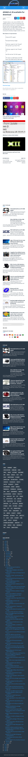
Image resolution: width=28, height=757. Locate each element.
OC (4, 498)
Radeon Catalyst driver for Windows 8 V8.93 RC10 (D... (15, 711)
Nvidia (8, 474)
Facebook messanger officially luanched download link (14, 722)
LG (21, 522)
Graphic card (6, 479)
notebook (12, 515)
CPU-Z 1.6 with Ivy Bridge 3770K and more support (14, 719)
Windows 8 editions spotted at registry (14, 727)
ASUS (5, 508)
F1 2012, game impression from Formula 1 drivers (14, 638)
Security (13, 513)
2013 (5, 549)
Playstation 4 (9, 498)
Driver (9, 472)
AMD (4, 474)
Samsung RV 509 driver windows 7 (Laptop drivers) (14, 591)
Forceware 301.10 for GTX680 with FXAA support (14, 619)
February (8, 741)
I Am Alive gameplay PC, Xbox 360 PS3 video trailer (15, 698)
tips (5, 501)
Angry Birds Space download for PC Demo (14, 616)
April (7, 564)
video (19, 470)
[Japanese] (10, 337)
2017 (5, 543)
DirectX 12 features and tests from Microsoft (11, 153)
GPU (17, 496)
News (9, 95)
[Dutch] (18, 335)
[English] (5, 335)
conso (5, 520)
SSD (15, 498)
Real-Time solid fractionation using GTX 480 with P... (14, 658)
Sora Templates (11, 755)
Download (5, 95)
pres (14, 525)
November (8, 553)
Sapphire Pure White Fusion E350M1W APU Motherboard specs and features (17, 254)
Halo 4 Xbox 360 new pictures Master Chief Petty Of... (14, 732)
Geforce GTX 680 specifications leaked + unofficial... (14, 667)
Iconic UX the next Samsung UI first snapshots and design (11, 117)
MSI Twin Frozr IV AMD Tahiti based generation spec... (13, 695)
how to (18, 482)
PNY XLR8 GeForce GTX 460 (17, 230)
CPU (21, 474)
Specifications (7, 470)
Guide (11, 517)
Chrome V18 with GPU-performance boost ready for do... (14, 579)
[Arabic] (15, 337)
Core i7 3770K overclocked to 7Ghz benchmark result (13, 595)
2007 (5, 750)
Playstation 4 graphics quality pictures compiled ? (13, 693)
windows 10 (19, 525)
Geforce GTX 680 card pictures (12, 665)
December (8, 552)
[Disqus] (14, 183)
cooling (5, 510)
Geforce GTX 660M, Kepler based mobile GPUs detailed (14, 614)
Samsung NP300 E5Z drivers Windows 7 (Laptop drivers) (17, 360)
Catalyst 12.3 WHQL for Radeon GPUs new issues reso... (14, 588)
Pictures (15, 505)
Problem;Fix (6, 489)
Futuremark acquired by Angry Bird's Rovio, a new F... (15, 598)
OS (15, 501)
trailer (16, 484)
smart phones (14, 527)
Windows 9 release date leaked (10, 135)
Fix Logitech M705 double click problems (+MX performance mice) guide (17, 452)
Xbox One (19, 498)
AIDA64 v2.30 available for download (13, 593)
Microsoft (10, 484)
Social (8, 527)
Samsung (20, 491)
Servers (19, 513)
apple (8, 491)
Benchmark (20, 472)
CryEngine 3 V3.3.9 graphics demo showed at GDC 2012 (14, 676)
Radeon (8, 513)
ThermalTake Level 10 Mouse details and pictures (14, 704)
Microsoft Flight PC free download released (15, 740)
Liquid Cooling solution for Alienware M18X (14, 627)
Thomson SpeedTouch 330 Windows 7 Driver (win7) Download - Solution (17, 382)
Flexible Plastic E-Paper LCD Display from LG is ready (15, 573)
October (8, 555)
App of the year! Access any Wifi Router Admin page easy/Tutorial (17, 241)
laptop (5, 484)
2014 (5, 547)
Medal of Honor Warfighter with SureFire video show (14, 570)
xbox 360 (21, 503)
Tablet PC (19, 493)
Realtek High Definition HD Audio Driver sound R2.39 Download (17, 302)
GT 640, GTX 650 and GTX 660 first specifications (12, 567)
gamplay (9, 525)
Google (14, 493)
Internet (17, 517)
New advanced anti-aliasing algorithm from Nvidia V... (14, 648)
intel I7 (9, 520)
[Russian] (20, 335)
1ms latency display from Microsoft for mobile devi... (14, 681)
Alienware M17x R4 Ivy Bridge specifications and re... (15, 679)
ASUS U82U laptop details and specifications (15, 586)
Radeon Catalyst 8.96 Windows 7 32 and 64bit (14, 714)
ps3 (17, 515)
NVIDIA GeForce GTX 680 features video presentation (14, 622)
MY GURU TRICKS (14, 479)
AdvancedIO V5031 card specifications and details (14, 604)
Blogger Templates (20, 755)
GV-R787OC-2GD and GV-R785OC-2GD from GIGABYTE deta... (14, 729)
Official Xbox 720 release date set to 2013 (14, 646)
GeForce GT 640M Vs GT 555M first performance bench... (13, 655)
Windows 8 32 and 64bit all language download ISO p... (13, 735)
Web (21, 517)
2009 (5, 747)
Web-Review (6, 515)
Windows (19, 489)
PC (10, 503)
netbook (19, 501)
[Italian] (15, 335)
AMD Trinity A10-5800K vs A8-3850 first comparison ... (13, 625)
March (7, 565)
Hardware (10, 467)
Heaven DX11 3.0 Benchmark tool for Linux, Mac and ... (14, 688)
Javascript (17, 522)
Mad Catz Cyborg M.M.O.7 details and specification (13, 607)
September (8, 556)
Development (16, 510)
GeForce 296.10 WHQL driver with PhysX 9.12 (15, 653)
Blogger (15, 520)
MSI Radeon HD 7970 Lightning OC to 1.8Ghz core (15, 629)
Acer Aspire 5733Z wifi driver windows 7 (14, 611)
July (7, 559)
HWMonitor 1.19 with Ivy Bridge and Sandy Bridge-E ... (14, 716)
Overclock (9, 496)
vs (21, 510)
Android (17, 486)
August (7, 558)
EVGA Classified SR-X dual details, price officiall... (14, 701)
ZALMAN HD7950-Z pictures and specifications (12, 601)
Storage (5, 505)
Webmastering (17, 508)
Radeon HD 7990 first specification (13, 634)
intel (5, 477)
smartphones (11, 477)
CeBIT (10, 510)
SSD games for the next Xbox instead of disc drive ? (15, 684)
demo (10, 505)
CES (4, 496)
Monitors (6, 503)
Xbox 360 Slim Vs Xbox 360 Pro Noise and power (17, 220)
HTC (8, 508)
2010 (5, 746)
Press (5, 472)
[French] (7, 335)
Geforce (20, 505)
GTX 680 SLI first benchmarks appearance (14, 636)
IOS (4, 513)
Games (14, 467)
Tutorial (21, 479)
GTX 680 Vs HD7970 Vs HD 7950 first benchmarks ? (13, 663)
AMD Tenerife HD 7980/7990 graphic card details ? (14, 725)
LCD (11, 508)
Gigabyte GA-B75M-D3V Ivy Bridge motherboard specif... (12, 707)
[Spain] (12, 335)
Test (18, 474)
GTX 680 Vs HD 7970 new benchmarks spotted (13, 641)
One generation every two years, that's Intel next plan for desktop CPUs (17, 314)
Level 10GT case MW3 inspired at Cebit (14, 691)
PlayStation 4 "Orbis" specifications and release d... (14, 576)
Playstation (10, 501)
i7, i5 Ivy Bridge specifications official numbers (13, 737)
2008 (5, 749)
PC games (17, 477)
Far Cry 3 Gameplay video (11, 617)
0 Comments (8, 17)
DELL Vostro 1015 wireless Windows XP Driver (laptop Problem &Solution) (17, 266)
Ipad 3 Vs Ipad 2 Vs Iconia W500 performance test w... (15, 632)
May (7, 562)
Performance (14, 491)
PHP (4, 527)
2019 (5, 541)
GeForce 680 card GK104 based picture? (14, 686)
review (12, 486)
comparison (13, 489)
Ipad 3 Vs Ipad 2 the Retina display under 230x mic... (14, 643)
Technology (12, 482)
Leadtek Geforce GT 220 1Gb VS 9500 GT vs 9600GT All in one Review (17, 394)
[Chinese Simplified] (18, 337)
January (7, 743)
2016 (5, 544)
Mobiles (13, 474)
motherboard (7, 486)
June (7, 561)
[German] (10, 335)
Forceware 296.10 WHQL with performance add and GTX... (14, 670)
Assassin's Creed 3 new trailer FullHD (13, 709)
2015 (5, 546)
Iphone (21, 496)
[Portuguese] (23, 335)
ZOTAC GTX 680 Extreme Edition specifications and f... (12, 581)
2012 (5, 550)
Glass (7, 517)
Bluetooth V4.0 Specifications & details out (16, 290)
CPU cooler (14, 503)
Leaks (5, 525)
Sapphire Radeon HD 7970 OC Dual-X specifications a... (13, 651)
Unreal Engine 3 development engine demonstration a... (13, 673)
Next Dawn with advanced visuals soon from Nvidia (15, 609)
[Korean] (12, 337)
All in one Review (7, 493)
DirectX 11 (21, 515)
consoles (6, 482)
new (4, 491)
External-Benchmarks (8, 522)
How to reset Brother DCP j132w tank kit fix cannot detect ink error (17, 278)
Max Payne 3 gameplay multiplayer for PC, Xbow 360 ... (14, 584)
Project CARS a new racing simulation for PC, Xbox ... (15, 660)
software (13, 95)
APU (14, 496)
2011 (5, 744)
